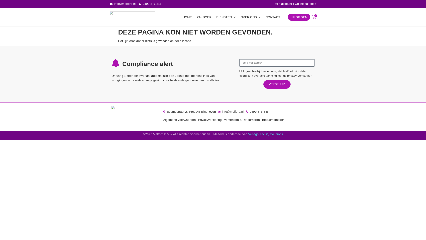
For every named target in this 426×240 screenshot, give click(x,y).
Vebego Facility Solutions (265, 134)
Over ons (249, 17)
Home (187, 17)
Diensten (224, 17)
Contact (273, 17)
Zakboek (204, 17)
